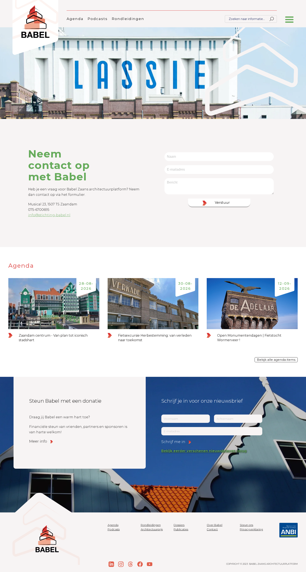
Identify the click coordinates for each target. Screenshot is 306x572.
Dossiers (179, 525)
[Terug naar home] (35, 27)
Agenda (75, 19)
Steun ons (246, 525)
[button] (289, 21)
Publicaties (181, 529)
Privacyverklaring (251, 529)
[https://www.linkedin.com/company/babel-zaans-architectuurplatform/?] (111, 564)
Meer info (38, 441)
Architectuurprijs (152, 529)
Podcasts (98, 19)
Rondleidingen (128, 19)
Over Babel (214, 525)
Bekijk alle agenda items (276, 360)
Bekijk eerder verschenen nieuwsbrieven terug (204, 451)
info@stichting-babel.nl (49, 215)
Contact (212, 529)
